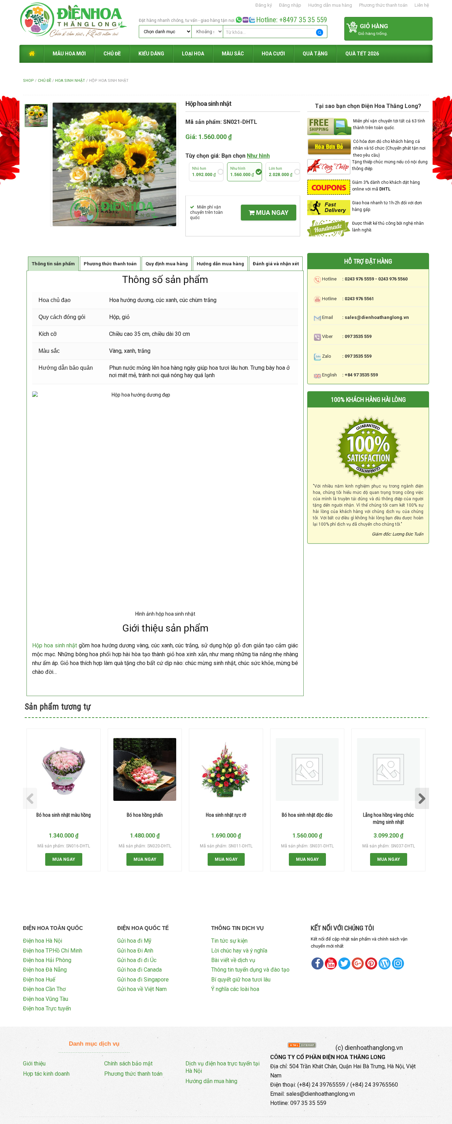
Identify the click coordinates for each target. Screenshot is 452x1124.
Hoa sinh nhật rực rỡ (226, 815)
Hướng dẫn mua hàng (330, 5)
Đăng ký (263, 5)
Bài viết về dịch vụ (233, 960)
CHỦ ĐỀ (112, 53)
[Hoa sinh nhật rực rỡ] (226, 769)
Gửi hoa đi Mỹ (134, 940)
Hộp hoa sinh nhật (54, 645)
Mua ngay (272, 212)
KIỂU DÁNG (151, 53)
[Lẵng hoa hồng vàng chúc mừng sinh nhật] (388, 769)
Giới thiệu (34, 1063)
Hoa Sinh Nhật (70, 80)
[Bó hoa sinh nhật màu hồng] (63, 769)
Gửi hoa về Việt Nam (142, 989)
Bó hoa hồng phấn (145, 815)
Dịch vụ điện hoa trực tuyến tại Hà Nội (222, 1067)
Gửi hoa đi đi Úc (136, 960)
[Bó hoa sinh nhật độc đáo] (307, 769)
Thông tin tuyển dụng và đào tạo (250, 969)
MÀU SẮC (233, 53)
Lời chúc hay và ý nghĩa (239, 950)
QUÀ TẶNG (315, 53)
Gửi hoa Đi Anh (135, 950)
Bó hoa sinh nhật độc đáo (307, 815)
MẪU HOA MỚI (69, 53)
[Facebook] (317, 963)
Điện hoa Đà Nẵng (45, 969)
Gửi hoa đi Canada (139, 969)
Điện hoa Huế (39, 979)
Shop (28, 80)
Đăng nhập (290, 5)
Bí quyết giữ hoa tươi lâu (240, 979)
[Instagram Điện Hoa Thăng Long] (398, 963)
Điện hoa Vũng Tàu (45, 999)
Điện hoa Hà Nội (42, 940)
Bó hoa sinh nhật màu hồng (63, 815)
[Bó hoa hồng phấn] (144, 769)
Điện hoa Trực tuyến (47, 1008)
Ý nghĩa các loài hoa (235, 989)
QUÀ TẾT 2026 (362, 53)
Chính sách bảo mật (128, 1063)
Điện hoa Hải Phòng (47, 960)
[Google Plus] (357, 963)
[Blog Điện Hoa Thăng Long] (384, 963)
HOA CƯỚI (273, 53)
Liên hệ (422, 5)
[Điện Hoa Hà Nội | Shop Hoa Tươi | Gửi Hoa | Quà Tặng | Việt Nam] (78, 21)
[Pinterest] (344, 963)
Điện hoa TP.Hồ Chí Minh (52, 950)
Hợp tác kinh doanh (46, 1073)
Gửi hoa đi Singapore (143, 979)
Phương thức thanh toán (383, 5)
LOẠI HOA (193, 53)
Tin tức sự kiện (229, 940)
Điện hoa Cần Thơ (44, 989)
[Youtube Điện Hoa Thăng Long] (330, 963)
